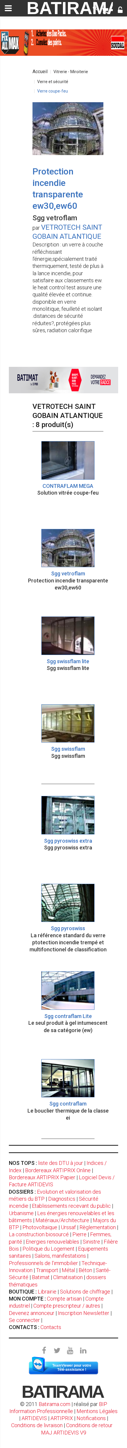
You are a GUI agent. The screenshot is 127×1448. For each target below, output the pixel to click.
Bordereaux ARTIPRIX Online (58, 1170)
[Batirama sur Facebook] (44, 1351)
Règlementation (97, 1227)
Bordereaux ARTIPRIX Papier (42, 1177)
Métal (68, 1270)
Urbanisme (21, 1213)
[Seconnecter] (120, 10)
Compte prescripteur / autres (66, 1306)
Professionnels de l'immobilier (43, 1263)
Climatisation (68, 1277)
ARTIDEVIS (34, 1418)
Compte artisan (64, 1299)
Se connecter (24, 1320)
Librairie (47, 1292)
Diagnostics (61, 1199)
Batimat (41, 1277)
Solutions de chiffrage (85, 1292)
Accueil (40, 71)
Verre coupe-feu (52, 91)
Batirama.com (54, 1404)
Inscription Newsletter (83, 1313)
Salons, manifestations (60, 1256)
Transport (47, 1270)
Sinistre (91, 1242)
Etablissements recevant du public (71, 1206)
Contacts (50, 1327)
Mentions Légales (97, 1411)
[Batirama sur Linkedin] (83, 1351)
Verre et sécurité (52, 81)
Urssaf (68, 1227)
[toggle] (8, 8)
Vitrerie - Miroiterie (70, 71)
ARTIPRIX (62, 1418)
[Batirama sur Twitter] (57, 1351)
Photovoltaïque (39, 1227)
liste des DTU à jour (60, 1163)
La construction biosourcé (39, 1234)
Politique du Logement (48, 1249)
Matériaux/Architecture (62, 1220)
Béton (85, 1270)
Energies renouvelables (52, 1242)
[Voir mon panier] (104, 10)
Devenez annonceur (31, 1313)
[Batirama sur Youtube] (70, 1351)
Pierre (79, 1234)
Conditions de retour (89, 1425)
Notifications (91, 1418)
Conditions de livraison (37, 1425)
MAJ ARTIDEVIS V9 (63, 1432)
